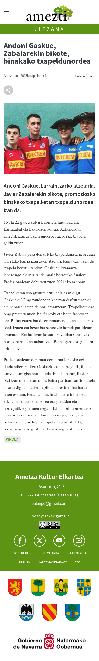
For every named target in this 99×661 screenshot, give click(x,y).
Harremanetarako (52, 562)
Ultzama (49, 29)
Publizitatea (76, 553)
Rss (78, 562)
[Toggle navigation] (6, 13)
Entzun (80, 76)
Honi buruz (22, 553)
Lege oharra (49, 553)
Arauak (24, 562)
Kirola (12, 439)
